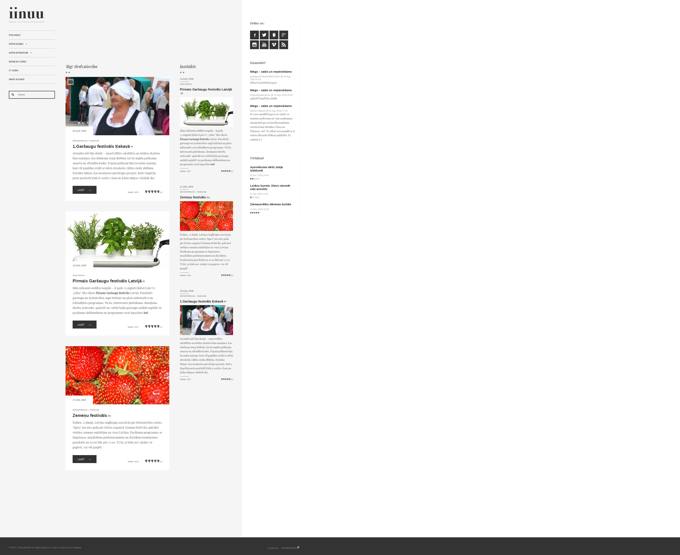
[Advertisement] (149, 32)
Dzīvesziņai (16, 44)
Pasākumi (94, 141)
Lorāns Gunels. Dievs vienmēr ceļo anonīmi (270, 187)
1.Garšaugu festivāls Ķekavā (101, 146)
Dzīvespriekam (18, 52)
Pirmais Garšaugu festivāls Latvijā (107, 281)
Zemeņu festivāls (90, 415)
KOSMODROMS (289, 548)
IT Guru (13, 70)
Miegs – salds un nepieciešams (271, 72)
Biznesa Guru (17, 61)
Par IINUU (14, 35)
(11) (109, 416)
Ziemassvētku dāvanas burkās (270, 204)
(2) (144, 281)
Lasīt (85, 189)
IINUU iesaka (16, 79)
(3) (132, 147)
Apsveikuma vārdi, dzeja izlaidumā (266, 169)
